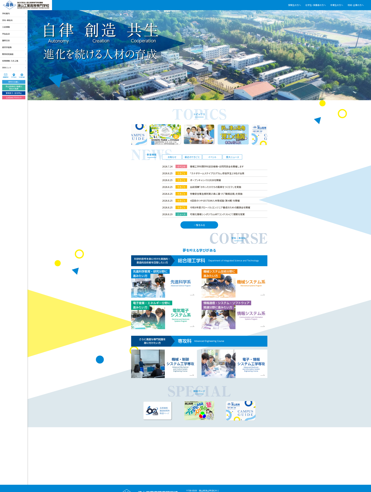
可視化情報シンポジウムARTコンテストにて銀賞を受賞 (217, 214)
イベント (212, 157)
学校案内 (6, 13)
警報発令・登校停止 (14, 93)
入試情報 (6, 27)
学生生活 (6, 33)
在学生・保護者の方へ (315, 5)
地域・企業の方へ (356, 5)
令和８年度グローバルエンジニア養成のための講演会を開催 (220, 207)
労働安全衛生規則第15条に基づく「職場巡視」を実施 (216, 193)
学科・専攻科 (7, 20)
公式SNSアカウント (14, 97)
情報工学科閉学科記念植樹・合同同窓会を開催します (217, 166)
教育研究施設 (7, 54)
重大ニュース (232, 157)
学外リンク (6, 67)
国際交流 (6, 40)
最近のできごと (192, 157)
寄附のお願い (13, 81)
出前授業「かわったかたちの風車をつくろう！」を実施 (215, 187)
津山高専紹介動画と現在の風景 (14, 87)
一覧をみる (199, 225)
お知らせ (172, 157)
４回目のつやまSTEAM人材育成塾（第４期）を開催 (215, 200)
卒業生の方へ (336, 5)
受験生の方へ (294, 5)
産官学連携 (7, 47)
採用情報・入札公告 (10, 60)
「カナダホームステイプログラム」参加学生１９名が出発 (217, 173)
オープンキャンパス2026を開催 (205, 180)
